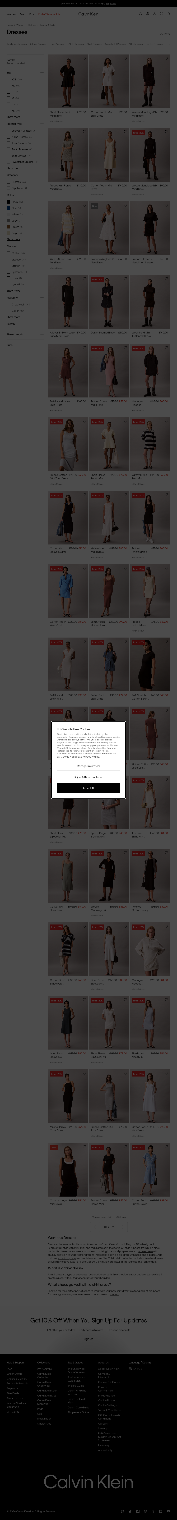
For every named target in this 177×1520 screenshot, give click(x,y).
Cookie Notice (69, 756)
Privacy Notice (91, 756)
